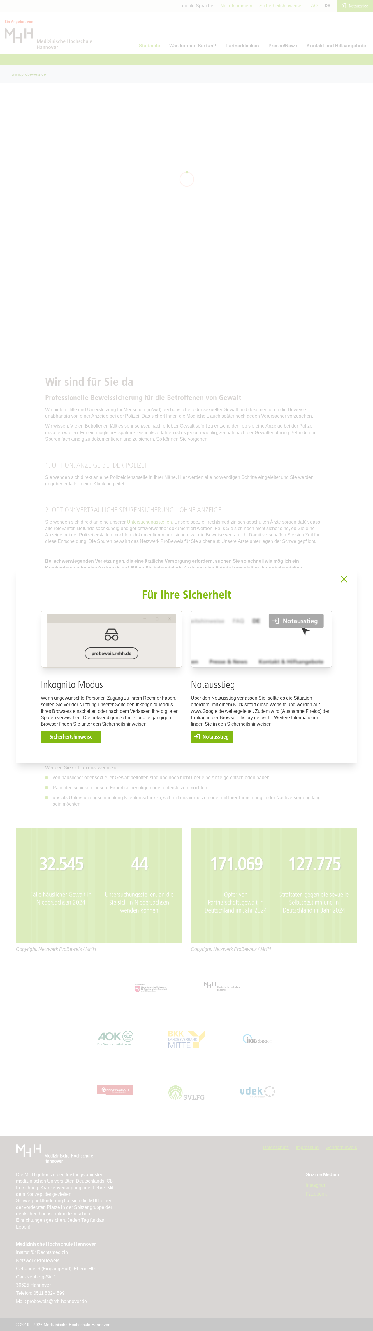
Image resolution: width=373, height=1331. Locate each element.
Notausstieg (216, 737)
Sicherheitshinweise (71, 737)
